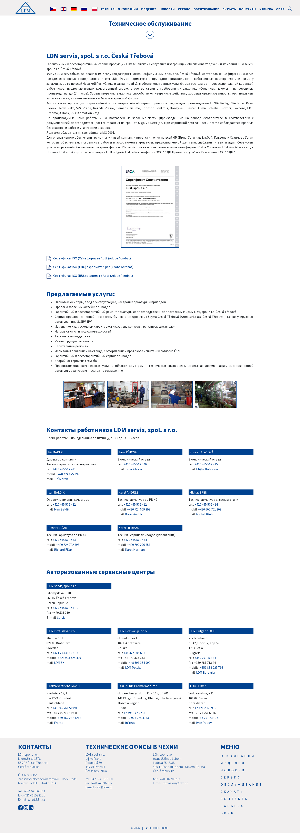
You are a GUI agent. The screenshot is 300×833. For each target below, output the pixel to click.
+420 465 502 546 (135, 464)
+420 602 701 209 (209, 509)
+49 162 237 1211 (69, 718)
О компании (128, 9)
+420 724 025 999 (67, 474)
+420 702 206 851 (138, 545)
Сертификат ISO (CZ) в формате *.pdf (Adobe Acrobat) (92, 258)
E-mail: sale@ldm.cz (31, 799)
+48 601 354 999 (139, 663)
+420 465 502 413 (64, 540)
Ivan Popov (204, 723)
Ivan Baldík (61, 509)
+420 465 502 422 (64, 504)
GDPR (280, 9)
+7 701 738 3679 (210, 718)
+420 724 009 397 (138, 509)
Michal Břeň (204, 514)
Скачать (229, 9)
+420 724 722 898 (67, 545)
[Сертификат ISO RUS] (49, 276)
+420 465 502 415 (206, 464)
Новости (167, 9)
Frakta (58, 723)
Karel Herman (135, 549)
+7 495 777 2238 (134, 713)
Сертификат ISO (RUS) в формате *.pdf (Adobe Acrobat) (93, 276)
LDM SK (59, 663)
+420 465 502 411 (64, 469)
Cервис (184, 9)
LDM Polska (133, 667)
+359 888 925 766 (211, 667)
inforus (130, 723)
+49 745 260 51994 (64, 708)
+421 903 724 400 (69, 658)
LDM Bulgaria (205, 672)
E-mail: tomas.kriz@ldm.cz (170, 783)
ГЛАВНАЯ (107, 9)
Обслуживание (206, 9)
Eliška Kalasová (207, 469)
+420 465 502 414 (206, 504)
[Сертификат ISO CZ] (49, 258)
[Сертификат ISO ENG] (49, 267)
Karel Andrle (133, 514)
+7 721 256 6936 (205, 708)
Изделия (148, 9)
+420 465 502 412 (135, 504)
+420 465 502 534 (135, 540)
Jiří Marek (61, 479)
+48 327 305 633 (134, 653)
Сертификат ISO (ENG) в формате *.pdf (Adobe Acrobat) (93, 267)
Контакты (247, 9)
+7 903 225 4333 (138, 718)
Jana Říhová (133, 469)
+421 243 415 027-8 (65, 653)
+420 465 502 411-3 (65, 608)
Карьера (266, 9)
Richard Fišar (63, 549)
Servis (61, 617)
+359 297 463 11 (205, 658)
